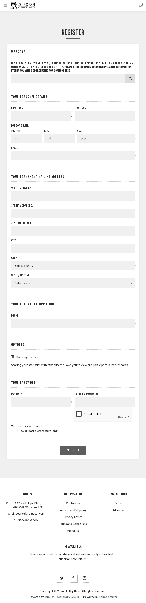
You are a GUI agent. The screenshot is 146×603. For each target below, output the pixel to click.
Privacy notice (72, 517)
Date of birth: (20, 125)
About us (73, 530)
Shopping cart (142, 4)
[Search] (130, 78)
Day (47, 130)
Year (80, 130)
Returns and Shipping (73, 510)
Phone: (15, 315)
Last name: (81, 108)
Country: (17, 258)
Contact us (73, 503)
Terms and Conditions (73, 523)
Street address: (21, 188)
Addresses (119, 510)
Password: (17, 394)
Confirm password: (87, 394)
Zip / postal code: (21, 223)
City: (14, 240)
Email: (14, 148)
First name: (18, 108)
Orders (119, 503)
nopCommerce (108, 596)
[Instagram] (84, 578)
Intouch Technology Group (61, 596)
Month (15, 130)
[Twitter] (61, 578)
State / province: (21, 275)
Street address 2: (22, 205)
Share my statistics (28, 357)
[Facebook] (73, 578)
